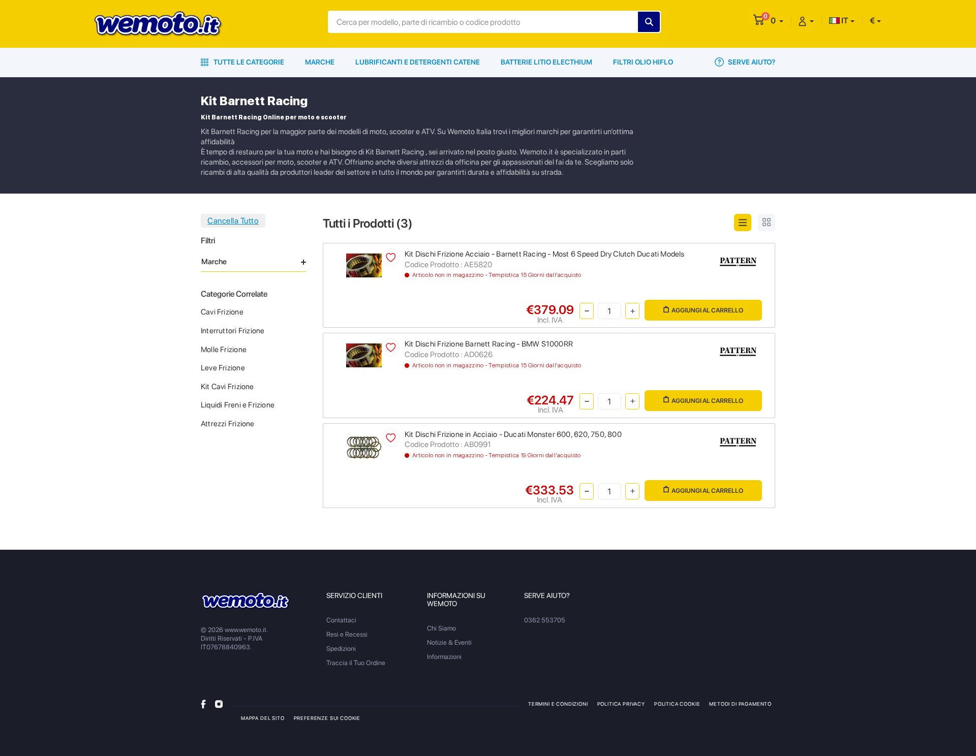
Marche (319, 62)
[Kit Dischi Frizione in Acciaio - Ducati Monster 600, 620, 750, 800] (364, 446)
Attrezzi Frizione (228, 423)
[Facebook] (203, 703)
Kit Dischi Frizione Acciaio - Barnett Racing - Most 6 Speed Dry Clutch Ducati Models (545, 254)
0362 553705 (544, 620)
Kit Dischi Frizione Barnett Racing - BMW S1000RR (489, 344)
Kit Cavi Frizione (227, 386)
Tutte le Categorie (248, 62)
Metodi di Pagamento (740, 704)
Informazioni (444, 656)
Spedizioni (341, 648)
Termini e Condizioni (558, 704)
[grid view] (766, 222)
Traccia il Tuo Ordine (355, 663)
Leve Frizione (223, 367)
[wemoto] (246, 600)
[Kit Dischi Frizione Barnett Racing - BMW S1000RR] (364, 355)
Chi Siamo (441, 628)
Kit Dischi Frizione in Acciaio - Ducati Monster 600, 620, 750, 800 (513, 434)
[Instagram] (219, 703)
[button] (777, 20)
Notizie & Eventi (449, 642)
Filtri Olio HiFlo (643, 62)
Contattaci (341, 620)
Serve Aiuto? (750, 62)
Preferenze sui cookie (327, 718)
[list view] (742, 222)
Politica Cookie (677, 704)
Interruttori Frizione (232, 330)
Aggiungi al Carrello (707, 310)
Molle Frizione (224, 349)
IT (844, 20)
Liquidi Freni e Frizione (237, 405)
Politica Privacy (621, 704)
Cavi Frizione (222, 312)
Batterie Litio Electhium (546, 62)
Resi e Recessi (347, 634)
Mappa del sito (263, 718)
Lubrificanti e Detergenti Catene (417, 62)
